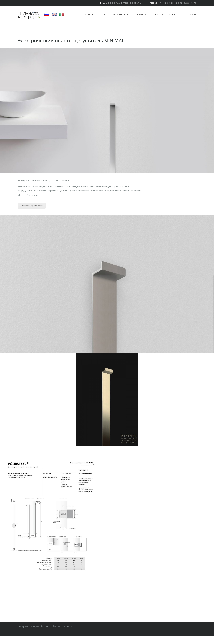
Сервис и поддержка (165, 14)
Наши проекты (121, 14)
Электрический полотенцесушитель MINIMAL (71, 40)
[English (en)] (54, 14)
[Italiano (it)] (61, 14)
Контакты (190, 14)
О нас (102, 14)
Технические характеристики (31, 206)
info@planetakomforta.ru (124, 3)
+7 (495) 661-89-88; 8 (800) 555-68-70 (177, 3)
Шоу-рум (141, 14)
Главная (88, 14)
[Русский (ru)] (46, 14)
